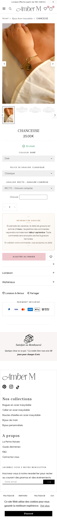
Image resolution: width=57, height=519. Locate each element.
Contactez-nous (10, 457)
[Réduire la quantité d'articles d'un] (4, 207)
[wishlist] (45, 9)
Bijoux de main (10, 420)
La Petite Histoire (11, 441)
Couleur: (27, 152)
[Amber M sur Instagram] (11, 386)
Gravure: (27, 182)
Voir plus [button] (45, 505)
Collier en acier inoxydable (16, 410)
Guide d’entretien (11, 447)
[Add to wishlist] (51, 256)
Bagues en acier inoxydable (16, 405)
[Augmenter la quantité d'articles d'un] (15, 207)
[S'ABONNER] (49, 482)
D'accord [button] (28, 513)
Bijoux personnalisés (12, 425)
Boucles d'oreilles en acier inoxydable (21, 415)
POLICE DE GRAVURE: (27, 167)
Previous (2, 115)
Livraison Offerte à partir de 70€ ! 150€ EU (28, 2)
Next (55, 115)
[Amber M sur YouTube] (17, 386)
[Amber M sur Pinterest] (4, 386)
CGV (52, 496)
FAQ (4, 452)
